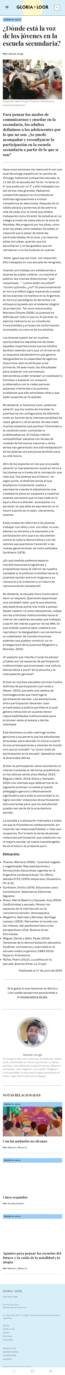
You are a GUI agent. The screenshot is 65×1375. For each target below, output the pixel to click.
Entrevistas (8, 1340)
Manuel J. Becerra (17, 1147)
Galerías (7, 1359)
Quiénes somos (10, 1352)
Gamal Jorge (16, 53)
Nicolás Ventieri (16, 1203)
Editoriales (7, 1336)
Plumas (6, 1332)
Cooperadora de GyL (34, 997)
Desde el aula (12, 20)
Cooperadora (9, 1355)
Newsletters (9, 1348)
